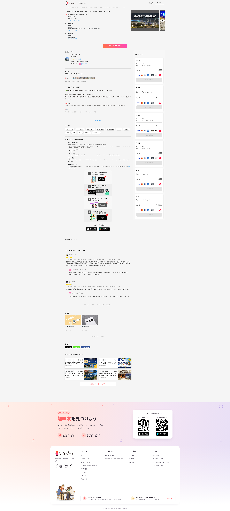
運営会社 (132, 455)
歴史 (74, 133)
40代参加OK (90, 129)
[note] (70, 466)
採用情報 (132, 459)
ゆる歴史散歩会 (83, 7)
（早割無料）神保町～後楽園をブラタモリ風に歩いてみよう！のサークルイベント (106, 7)
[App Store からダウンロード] (143, 434)
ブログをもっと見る (97, 336)
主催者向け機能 (109, 455)
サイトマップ (84, 472)
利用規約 (156, 455)
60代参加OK (110, 129)
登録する (169, 498)
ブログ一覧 (83, 479)
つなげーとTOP (67, 7)
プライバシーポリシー (159, 459)
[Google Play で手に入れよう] (162, 434)
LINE (77, 347)
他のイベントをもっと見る (97, 384)
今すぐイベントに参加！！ (115, 45)
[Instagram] (61, 466)
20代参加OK (70, 129)
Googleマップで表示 (72, 30)
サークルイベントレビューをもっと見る (97, 305)
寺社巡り (87, 133)
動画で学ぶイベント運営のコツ (114, 459)
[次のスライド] (162, 20)
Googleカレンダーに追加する (74, 20)
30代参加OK (80, 129)
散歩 (73, 7)
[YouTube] (66, 466)
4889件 (80, 59)
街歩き (126, 129)
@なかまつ (84, 64)
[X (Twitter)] (56, 466)
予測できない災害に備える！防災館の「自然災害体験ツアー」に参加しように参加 (97, 259)
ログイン (159, 2)
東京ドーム (96, 133)
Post (69, 347)
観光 (80, 133)
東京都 (76, 7)
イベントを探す (84, 459)
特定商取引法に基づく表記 (161, 462)
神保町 (119, 129)
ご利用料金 (83, 469)
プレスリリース (133, 462)
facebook (86, 347)
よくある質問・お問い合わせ (88, 465)
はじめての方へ (85, 462)
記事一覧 (83, 476)
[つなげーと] (64, 453)
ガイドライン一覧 (158, 465)
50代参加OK (100, 129)
